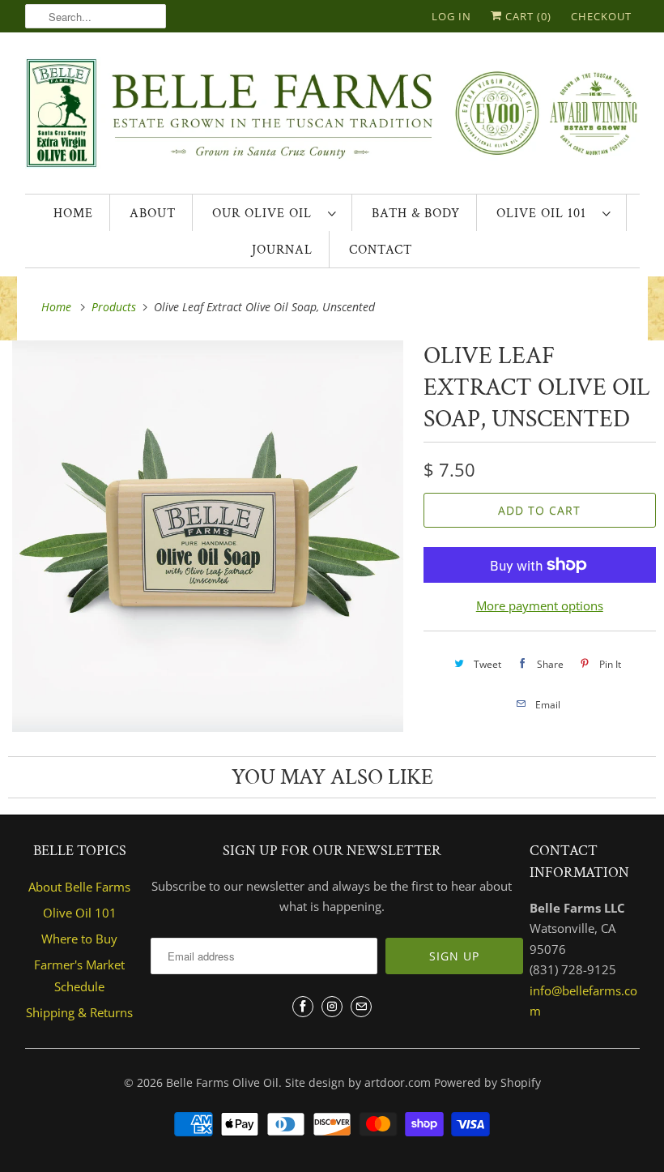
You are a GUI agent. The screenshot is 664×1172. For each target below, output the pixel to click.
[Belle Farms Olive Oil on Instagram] (332, 1006)
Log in (451, 16)
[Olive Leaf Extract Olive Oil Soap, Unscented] (207, 536)
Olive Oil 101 (545, 213)
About (153, 213)
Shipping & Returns (79, 1012)
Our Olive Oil (266, 213)
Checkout (601, 16)
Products (115, 306)
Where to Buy (79, 938)
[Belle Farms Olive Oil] (332, 117)
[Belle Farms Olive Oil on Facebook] (302, 1006)
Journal (282, 250)
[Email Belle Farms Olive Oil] (361, 1006)
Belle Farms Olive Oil (222, 1082)
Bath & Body (416, 213)
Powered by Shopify (487, 1082)
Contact (380, 250)
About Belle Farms (79, 887)
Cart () (526, 16)
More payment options (539, 605)
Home (73, 213)
